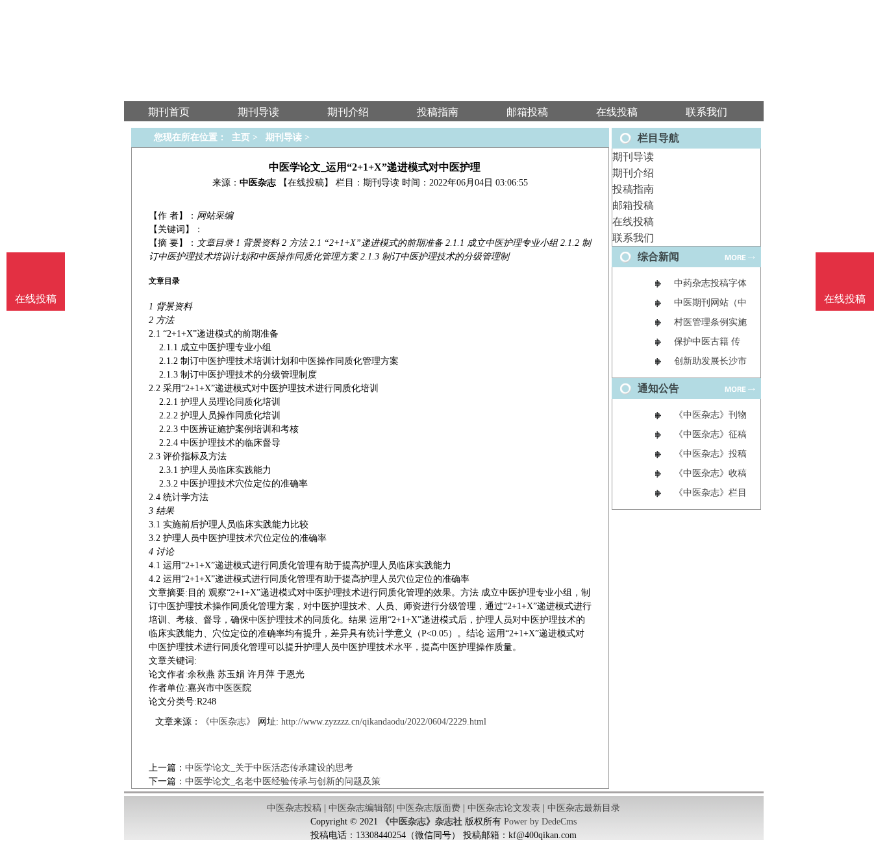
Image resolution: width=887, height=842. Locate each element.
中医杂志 (258, 182)
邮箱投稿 (633, 205)
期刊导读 (633, 156)
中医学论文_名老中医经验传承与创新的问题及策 (283, 781)
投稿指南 (633, 189)
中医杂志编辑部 (360, 808)
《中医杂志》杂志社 (421, 821)
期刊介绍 (633, 172)
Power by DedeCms (540, 821)
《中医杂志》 (228, 722)
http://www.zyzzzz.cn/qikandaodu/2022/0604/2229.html (383, 722)
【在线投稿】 (306, 182)
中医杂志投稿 (294, 808)
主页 (241, 137)
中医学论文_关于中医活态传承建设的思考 (269, 768)
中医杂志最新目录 (583, 808)
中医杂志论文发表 (504, 808)
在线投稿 (633, 221)
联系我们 (633, 237)
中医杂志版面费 (428, 808)
